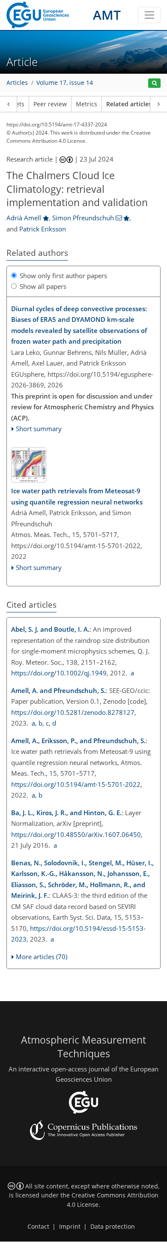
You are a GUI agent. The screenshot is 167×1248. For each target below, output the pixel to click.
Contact (38, 1226)
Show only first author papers (63, 275)
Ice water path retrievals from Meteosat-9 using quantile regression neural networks (77, 496)
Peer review (50, 104)
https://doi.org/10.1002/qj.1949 (59, 673)
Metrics (86, 104)
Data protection (112, 1226)
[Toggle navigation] (149, 15)
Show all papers (43, 286)
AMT (107, 15)
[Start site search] (154, 83)
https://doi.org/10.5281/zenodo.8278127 (72, 712)
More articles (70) (41, 956)
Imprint (70, 1226)
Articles (17, 83)
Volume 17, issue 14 (64, 83)
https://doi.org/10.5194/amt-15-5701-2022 (75, 784)
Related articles (129, 104)
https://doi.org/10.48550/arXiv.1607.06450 (76, 834)
